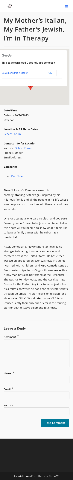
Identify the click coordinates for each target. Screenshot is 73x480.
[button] (66, 6)
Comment (11, 337)
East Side (17, 176)
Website (9, 405)
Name (9, 373)
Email (8, 389)
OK (50, 72)
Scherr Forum (12, 134)
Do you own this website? (15, 73)
